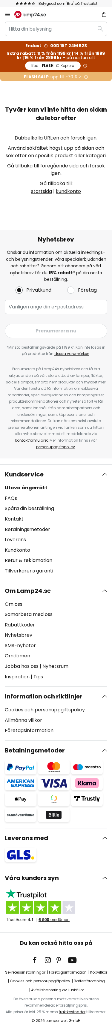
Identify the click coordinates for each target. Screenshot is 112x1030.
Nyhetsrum (55, 666)
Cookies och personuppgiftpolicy (40, 980)
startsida (41, 191)
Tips (38, 676)
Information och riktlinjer (43, 696)
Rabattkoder (20, 624)
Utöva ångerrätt (26, 487)
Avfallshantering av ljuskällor (57, 989)
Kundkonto (17, 550)
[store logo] (33, 14)
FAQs (11, 498)
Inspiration (17, 676)
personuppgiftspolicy (55, 446)
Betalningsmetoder (27, 529)
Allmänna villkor (23, 720)
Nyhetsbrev (18, 635)
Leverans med (26, 838)
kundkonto (68, 191)
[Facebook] (38, 960)
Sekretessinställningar (25, 972)
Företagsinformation (29, 730)
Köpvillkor (98, 972)
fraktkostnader (72, 1011)
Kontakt (14, 518)
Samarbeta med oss (29, 614)
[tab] (56, 523)
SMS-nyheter (20, 645)
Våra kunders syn (32, 878)
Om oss (13, 604)
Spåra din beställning (29, 508)
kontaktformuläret (31, 440)
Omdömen (17, 655)
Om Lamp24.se (28, 591)
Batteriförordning (89, 980)
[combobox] (56, 29)
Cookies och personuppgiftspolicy (45, 709)
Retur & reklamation (28, 560)
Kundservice (24, 474)
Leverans (15, 539)
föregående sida (59, 165)
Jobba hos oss (22, 666)
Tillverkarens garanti (29, 570)
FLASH (52, 65)
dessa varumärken (71, 353)
